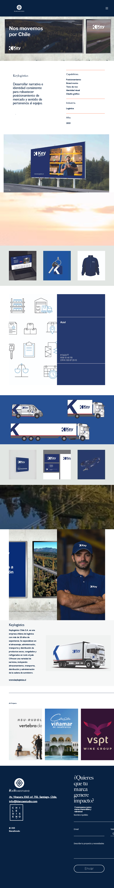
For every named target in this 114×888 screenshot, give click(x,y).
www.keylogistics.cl (17, 680)
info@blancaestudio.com (23, 801)
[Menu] (106, 8)
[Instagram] (14, 790)
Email (76, 829)
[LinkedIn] (10, 790)
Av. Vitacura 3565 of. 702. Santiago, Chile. (33, 797)
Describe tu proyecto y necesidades (89, 843)
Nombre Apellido (81, 815)
